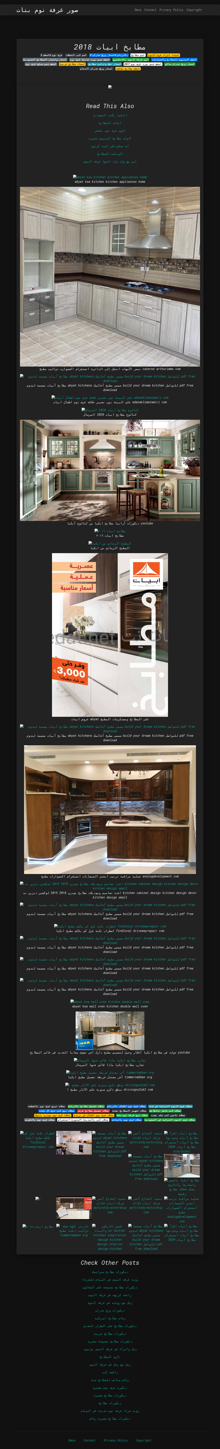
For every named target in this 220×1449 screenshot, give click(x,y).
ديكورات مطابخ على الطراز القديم (110, 1326)
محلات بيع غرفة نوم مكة (132, 1115)
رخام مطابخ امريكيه (110, 1318)
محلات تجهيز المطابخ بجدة (129, 1110)
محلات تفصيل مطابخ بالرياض (86, 1106)
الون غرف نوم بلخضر (110, 130)
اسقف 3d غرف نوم (51, 55)
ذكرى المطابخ (110, 1357)
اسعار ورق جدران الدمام (96, 68)
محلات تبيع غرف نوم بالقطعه (46, 1106)
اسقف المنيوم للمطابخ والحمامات (174, 59)
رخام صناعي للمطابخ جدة (110, 1380)
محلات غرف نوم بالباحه (126, 1119)
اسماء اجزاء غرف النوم (163, 55)
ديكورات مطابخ (110, 1403)
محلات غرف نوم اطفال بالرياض (126, 1106)
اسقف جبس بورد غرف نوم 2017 (143, 64)
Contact (150, 10)
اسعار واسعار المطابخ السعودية (44, 59)
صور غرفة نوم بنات (47, 9)
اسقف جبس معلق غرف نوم (41, 64)
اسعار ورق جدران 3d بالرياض (109, 55)
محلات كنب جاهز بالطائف (165, 1110)
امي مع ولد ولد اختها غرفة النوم (110, 161)
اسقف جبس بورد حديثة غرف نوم (90, 59)
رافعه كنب (110, 1372)
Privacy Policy (171, 10)
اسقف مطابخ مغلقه (128, 68)
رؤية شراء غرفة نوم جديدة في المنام (110, 1411)
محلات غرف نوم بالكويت (40, 1119)
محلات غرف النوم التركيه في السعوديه (170, 1119)
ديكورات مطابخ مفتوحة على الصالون (110, 1287)
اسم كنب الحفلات (76, 55)
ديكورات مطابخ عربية (110, 1333)
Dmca (137, 10)
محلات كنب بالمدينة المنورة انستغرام (83, 1119)
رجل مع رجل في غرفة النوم (110, 1364)
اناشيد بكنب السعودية (110, 115)
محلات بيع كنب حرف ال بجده (56, 1110)
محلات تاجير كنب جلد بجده (168, 1115)
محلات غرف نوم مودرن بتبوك (52, 1115)
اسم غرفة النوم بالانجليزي (130, 59)
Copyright (194, 10)
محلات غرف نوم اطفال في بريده (93, 1115)
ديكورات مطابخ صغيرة (110, 1395)
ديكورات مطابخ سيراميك (110, 1272)
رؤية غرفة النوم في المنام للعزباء (110, 1279)
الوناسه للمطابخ (110, 154)
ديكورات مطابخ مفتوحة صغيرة (110, 1341)
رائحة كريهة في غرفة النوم (110, 1295)
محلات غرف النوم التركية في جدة (170, 1106)
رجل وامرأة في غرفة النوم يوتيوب (110, 1349)
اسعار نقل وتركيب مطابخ (105, 64)
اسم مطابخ (138, 55)
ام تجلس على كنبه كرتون (110, 146)
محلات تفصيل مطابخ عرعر (93, 1110)
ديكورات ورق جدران (110, 1310)
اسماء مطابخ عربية (72, 64)
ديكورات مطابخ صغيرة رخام (110, 1418)
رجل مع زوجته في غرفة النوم (110, 1303)
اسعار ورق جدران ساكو (179, 64)
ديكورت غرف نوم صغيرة (110, 1388)
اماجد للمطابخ (110, 123)
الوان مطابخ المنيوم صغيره (110, 138)
